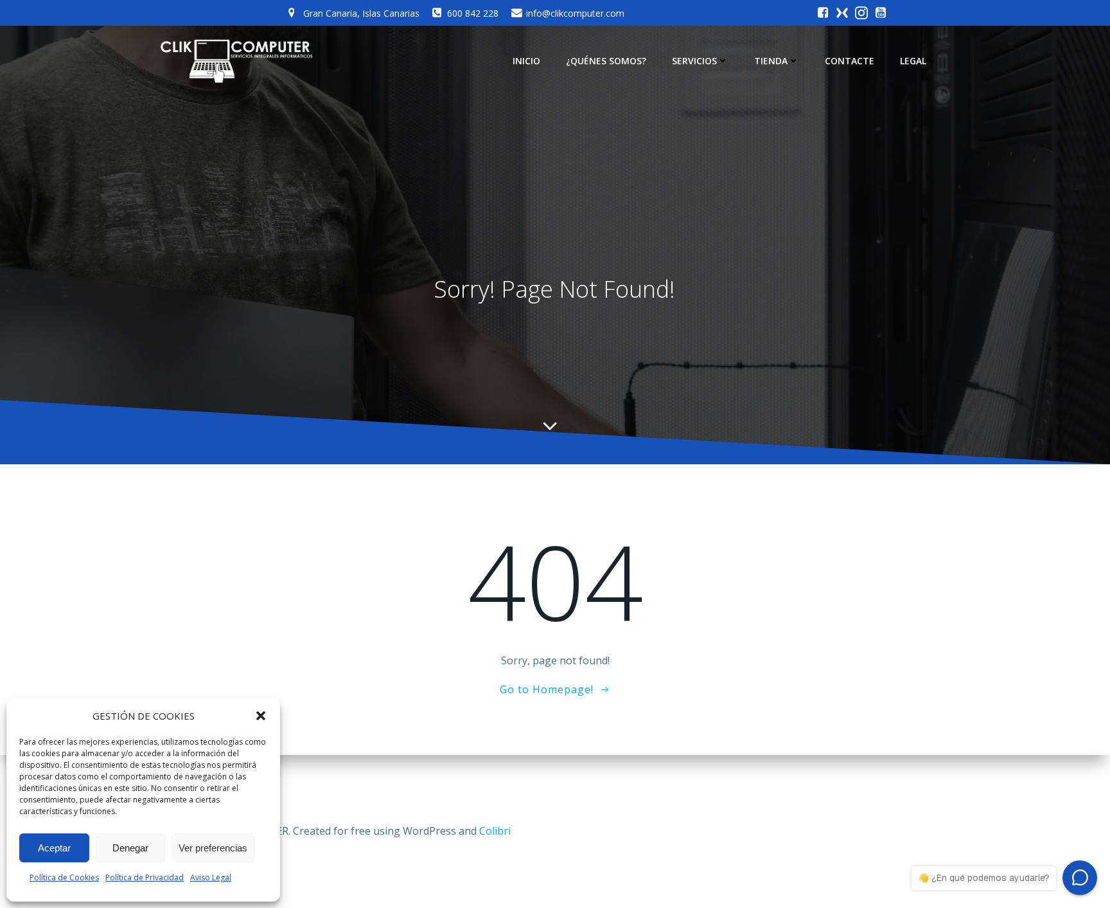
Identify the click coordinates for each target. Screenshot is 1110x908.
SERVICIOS (694, 61)
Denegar (130, 847)
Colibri (495, 831)
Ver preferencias (213, 847)
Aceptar (54, 847)
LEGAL (913, 61)
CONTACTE (849, 61)
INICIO (526, 61)
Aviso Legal (210, 877)
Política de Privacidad (144, 877)
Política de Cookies (64, 877)
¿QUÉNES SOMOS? (606, 61)
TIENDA (771, 61)
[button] (260, 715)
